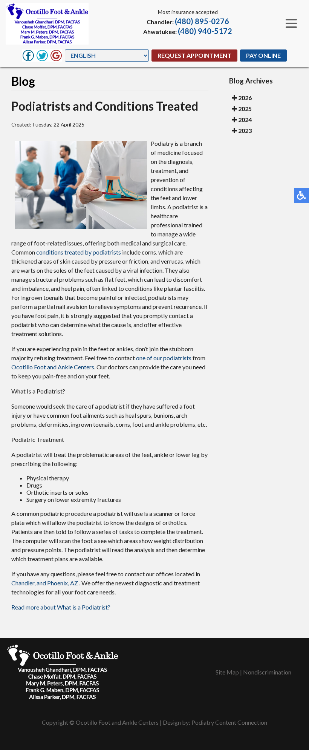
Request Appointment (194, 55)
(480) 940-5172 (205, 30)
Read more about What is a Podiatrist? (60, 607)
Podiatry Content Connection (229, 722)
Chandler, (23, 582)
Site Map (227, 672)
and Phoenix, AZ (57, 582)
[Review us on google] (56, 55)
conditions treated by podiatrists (78, 252)
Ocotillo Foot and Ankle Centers (52, 366)
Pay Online (263, 55)
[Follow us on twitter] (42, 55)
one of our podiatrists (163, 357)
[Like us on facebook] (28, 55)
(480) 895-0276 (202, 21)
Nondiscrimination (267, 672)
